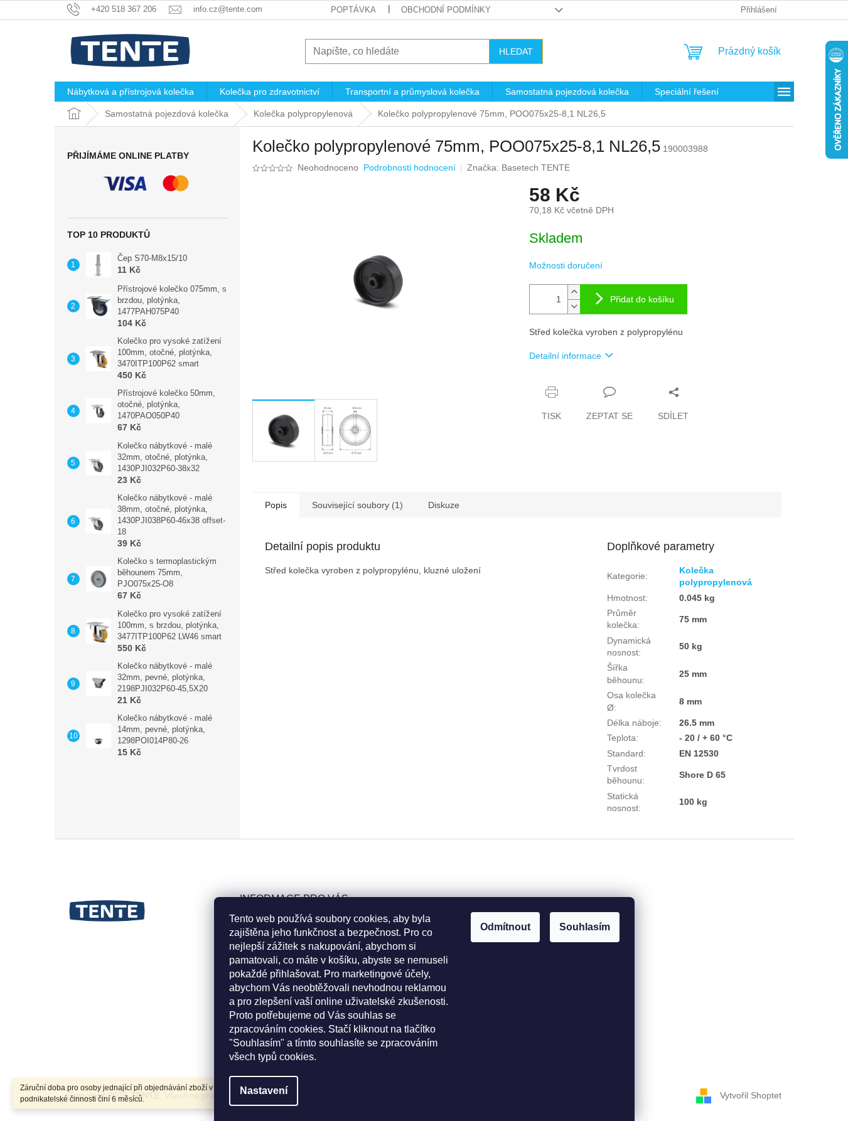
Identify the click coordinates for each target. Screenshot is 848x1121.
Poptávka (353, 9)
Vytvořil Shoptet (750, 1095)
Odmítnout (505, 927)
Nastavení (263, 1090)
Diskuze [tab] (443, 505)
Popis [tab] (276, 505)
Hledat (516, 51)
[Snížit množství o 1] (573, 306)
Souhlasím (584, 927)
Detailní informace (565, 356)
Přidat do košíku (642, 299)
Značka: (518, 167)
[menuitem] (131, 92)
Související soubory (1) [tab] (357, 505)
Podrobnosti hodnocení (409, 167)
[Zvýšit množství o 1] (573, 292)
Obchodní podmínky (446, 9)
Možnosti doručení (566, 265)
